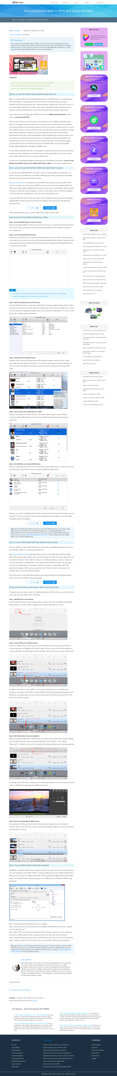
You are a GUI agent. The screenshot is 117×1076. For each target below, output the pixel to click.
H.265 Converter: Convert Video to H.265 (94, 330)
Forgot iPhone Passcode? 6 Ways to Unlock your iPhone (58, 1056)
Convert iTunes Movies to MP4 (91, 394)
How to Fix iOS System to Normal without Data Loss (57, 1058)
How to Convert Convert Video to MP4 (53, 1061)
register (34, 1001)
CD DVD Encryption (17, 1053)
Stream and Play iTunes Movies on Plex (94, 279)
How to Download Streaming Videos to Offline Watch (75, 1013)
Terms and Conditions (98, 1050)
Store (76, 2)
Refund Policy (95, 1056)
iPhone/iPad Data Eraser (19, 1061)
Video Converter (16, 1064)
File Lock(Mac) (16, 1047)
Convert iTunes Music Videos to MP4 (93, 397)
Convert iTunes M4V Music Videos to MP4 (95, 267)
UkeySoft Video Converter (21, 554)
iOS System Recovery (18, 1058)
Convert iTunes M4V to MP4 (91, 385)
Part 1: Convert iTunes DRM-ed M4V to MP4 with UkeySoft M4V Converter (33, 83)
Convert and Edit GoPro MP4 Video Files (94, 348)
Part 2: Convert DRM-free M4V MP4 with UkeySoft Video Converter (31, 86)
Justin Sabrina (15, 31)
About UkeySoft (96, 1045)
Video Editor (15, 1066)
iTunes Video (20, 20)
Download (65, 2)
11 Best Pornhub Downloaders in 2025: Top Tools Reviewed (31, 1015)
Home (14, 20)
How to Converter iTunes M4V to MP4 (93, 259)
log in (25, 998)
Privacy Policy (95, 1053)
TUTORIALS (48, 1040)
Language (99, 2)
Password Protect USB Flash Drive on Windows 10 (57, 1053)
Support (87, 2)
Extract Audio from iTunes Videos (92, 290)
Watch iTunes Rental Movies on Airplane (94, 283)
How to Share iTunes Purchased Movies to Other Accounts (76, 1025)
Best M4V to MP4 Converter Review (93, 376)
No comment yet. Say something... (20, 990)
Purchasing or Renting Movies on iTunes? (95, 255)
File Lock (14, 1045)
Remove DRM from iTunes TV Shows (93, 243)
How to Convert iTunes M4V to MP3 (93, 286)
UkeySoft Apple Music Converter (36, 535)
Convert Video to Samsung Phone (92, 356)
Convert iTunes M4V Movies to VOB (93, 404)
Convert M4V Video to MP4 (90, 401)
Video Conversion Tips (89, 363)
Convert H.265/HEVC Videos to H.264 (93, 334)
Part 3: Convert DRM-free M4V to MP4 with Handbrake (27, 88)
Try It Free (32, 208)
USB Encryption (16, 1050)
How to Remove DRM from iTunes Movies (95, 234)
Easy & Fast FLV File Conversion (92, 360)
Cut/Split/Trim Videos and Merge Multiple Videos (57, 1066)
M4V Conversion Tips (89, 293)
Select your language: (15, 34)
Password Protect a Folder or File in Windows (56, 1045)
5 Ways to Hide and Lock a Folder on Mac (54, 1047)
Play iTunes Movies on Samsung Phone (94, 276)
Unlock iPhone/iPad (17, 1056)
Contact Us (95, 1047)
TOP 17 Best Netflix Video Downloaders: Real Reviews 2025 (30, 1023)
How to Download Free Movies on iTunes (94, 246)
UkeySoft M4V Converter (17, 183)
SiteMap (94, 1058)
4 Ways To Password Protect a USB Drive (54, 1050)
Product (53, 2)
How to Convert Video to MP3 (51, 1064)
